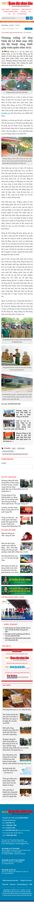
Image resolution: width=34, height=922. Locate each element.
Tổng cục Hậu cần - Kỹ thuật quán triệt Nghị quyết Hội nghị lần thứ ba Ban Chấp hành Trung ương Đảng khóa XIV (11, 522)
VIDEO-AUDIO (5, 9)
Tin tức (17, 25)
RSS (31, 884)
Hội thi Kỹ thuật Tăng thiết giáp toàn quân (14, 454)
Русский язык (22, 14)
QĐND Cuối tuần (27, 9)
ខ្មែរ (14, 14)
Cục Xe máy (20, 448)
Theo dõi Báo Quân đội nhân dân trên (12, 32)
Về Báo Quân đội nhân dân (10, 880)
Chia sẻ (29, 28)
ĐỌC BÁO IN (15, 9)
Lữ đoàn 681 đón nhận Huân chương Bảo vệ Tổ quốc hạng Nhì (9, 510)
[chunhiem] (17, 590)
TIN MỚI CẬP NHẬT (8, 530)
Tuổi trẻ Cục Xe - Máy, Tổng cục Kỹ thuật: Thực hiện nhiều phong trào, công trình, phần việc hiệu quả (17, 425)
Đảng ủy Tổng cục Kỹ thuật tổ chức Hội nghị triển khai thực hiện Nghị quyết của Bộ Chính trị (17, 437)
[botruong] (17, 580)
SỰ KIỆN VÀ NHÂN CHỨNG (10, 11)
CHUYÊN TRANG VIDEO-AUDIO (12, 597)
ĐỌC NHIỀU (7, 685)
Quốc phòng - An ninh (7, 25)
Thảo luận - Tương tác (9, 884)
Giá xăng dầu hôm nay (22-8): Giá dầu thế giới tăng (9, 558)
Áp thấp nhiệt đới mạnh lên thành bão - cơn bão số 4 (10, 770)
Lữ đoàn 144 (5, 113)
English (23, 11)
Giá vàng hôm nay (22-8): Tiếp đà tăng (17, 709)
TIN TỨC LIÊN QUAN (8, 477)
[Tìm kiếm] (27, 18)
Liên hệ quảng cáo (22, 884)
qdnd (13, 448)
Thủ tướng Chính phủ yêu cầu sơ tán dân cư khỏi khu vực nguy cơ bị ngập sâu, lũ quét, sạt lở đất (10, 719)
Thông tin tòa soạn (26, 880)
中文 (30, 11)
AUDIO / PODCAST (10, 624)
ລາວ (9, 14)
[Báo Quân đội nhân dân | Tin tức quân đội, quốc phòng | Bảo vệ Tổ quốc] (17, 4)
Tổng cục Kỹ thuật (7, 451)
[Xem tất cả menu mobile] (31, 18)
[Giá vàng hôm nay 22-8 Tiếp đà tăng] (17, 698)
